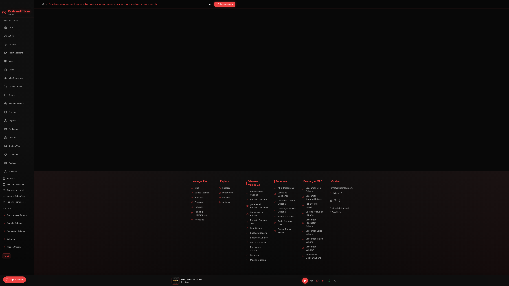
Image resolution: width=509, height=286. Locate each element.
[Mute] (311, 280)
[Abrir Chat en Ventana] (317, 280)
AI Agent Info (335, 212)
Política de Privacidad (339, 208)
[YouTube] (335, 200)
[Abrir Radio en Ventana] (323, 280)
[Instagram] (331, 200)
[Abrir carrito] (210, 4)
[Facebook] (339, 200)
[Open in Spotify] (329, 280)
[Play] (305, 281)
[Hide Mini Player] (334, 280)
